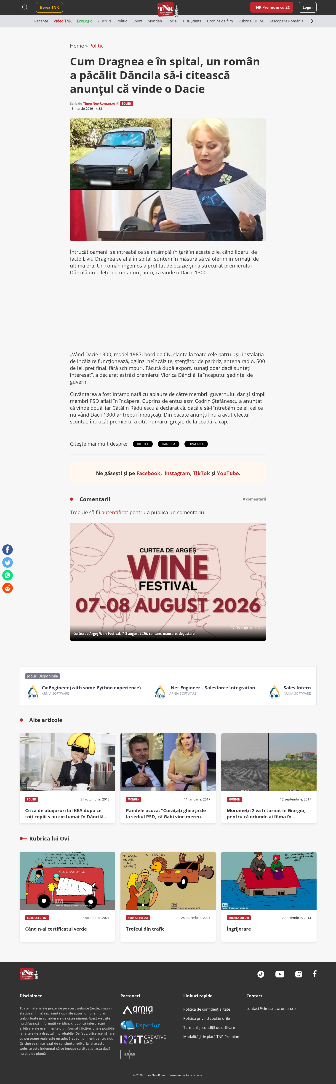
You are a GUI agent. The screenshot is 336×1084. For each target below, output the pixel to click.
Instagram (177, 473)
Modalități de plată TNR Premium (211, 1036)
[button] (27, 21)
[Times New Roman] (168, 9)
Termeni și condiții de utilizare (209, 1027)
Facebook (148, 473)
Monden (133, 799)
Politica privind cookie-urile (206, 1018)
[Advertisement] (168, 313)
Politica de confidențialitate (206, 1009)
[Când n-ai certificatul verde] (67, 897)
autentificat (114, 512)
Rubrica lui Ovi (37, 917)
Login (308, 7)
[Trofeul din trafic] (168, 897)
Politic (96, 45)
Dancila (168, 444)
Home (77, 45)
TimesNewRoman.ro (99, 103)
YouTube (228, 473)
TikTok (201, 473)
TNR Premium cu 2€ (272, 7)
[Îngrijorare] (269, 897)
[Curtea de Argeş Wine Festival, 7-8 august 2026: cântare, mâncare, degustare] (168, 582)
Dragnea (196, 444)
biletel (143, 444)
